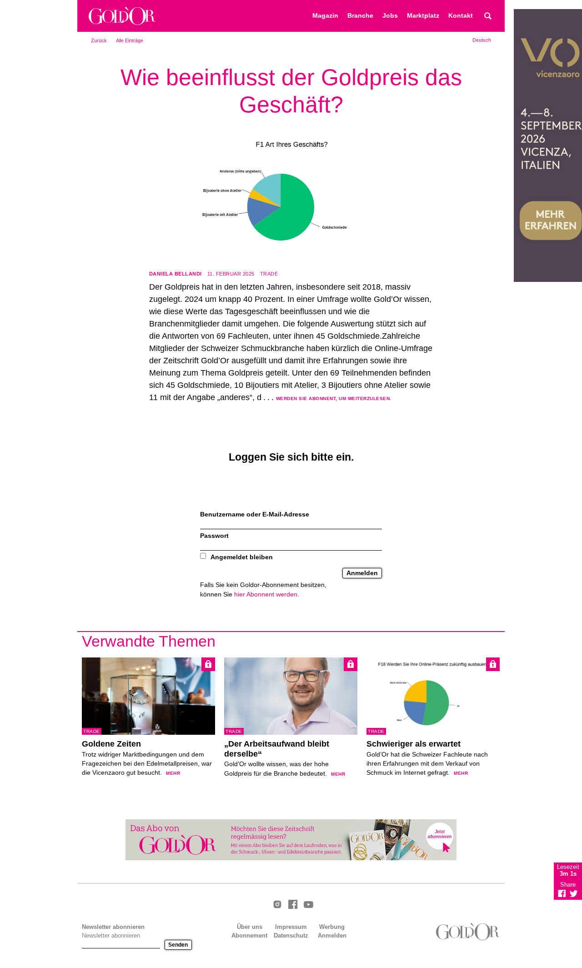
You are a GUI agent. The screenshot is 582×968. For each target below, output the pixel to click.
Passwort (214, 535)
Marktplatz (423, 15)
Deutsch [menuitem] (481, 40)
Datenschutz (291, 935)
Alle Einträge (129, 40)
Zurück (99, 40)
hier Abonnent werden (265, 594)
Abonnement (249, 935)
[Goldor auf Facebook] (292, 905)
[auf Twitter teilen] (574, 893)
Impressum (291, 926)
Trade (269, 273)
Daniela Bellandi (175, 273)
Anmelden (332, 935)
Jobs (390, 15)
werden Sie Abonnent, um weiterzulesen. (333, 398)
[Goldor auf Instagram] (277, 905)
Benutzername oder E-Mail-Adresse (254, 514)
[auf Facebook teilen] (562, 893)
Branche (360, 15)
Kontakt (460, 15)
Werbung (332, 926)
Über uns (249, 926)
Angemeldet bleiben (242, 557)
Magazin (325, 15)
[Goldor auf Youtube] (308, 905)
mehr (173, 773)
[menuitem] (481, 40)
